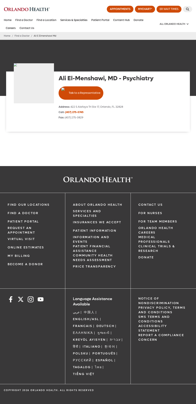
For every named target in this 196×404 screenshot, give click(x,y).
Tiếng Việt (83, 374)
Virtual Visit (21, 239)
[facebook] (11, 300)
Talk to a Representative (84, 93)
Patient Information (94, 231)
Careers (11, 28)
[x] (21, 300)
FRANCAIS (82, 326)
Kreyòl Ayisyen (89, 340)
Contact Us (27, 28)
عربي (76, 312)
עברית (115, 340)
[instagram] (31, 300)
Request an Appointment (21, 230)
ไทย (98, 367)
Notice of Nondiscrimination (158, 300)
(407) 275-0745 (74, 112)
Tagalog (82, 367)
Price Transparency (94, 266)
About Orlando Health (97, 205)
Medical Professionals (154, 239)
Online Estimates (26, 247)
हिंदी (76, 347)
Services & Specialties (73, 20)
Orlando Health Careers (155, 230)
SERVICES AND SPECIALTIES (87, 213)
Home (7, 20)
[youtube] (41, 300)
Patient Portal (100, 20)
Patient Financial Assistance (92, 248)
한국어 (110, 347)
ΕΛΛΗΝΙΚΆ (83, 333)
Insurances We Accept (97, 222)
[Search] (187, 9)
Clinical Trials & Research (156, 248)
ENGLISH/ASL (86, 319)
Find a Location (46, 20)
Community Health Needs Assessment (93, 257)
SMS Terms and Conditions (154, 319)
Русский (82, 360)
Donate (138, 20)
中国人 (89, 312)
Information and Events (91, 239)
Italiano (91, 347)
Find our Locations (29, 205)
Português (104, 353)
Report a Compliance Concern (161, 337)
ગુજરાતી (103, 333)
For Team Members (157, 221)
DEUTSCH (105, 326)
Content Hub (121, 20)
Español (105, 360)
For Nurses (150, 213)
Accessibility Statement (152, 328)
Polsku (80, 353)
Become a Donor (25, 264)
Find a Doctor (24, 20)
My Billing (19, 256)
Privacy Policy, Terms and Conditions (162, 310)
